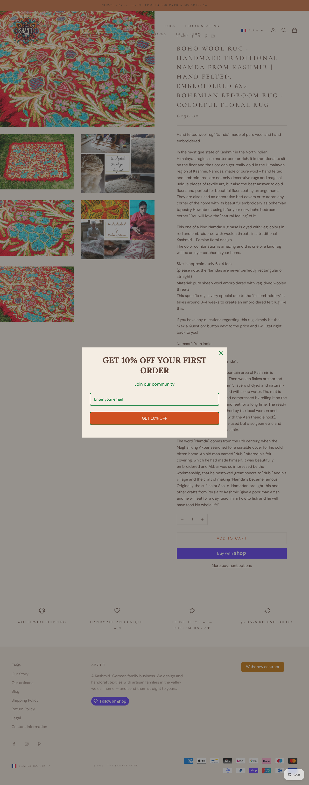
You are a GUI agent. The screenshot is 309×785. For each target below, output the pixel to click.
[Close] (221, 353)
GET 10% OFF (154, 418)
